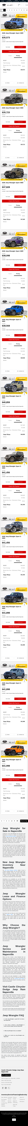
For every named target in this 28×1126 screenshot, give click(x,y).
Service (10, 1094)
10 (11, 821)
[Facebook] (2, 1088)
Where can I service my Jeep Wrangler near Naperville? (14, 1036)
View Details (8, 121)
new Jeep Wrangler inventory (11, 870)
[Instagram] (5, 1088)
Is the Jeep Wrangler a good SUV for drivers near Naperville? (14, 1020)
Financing (16, 1094)
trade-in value (10, 914)
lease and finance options (11, 836)
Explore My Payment (14, 51)
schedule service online (19, 978)
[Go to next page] (14, 821)
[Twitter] (8, 1088)
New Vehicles (4, 1097)
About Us (22, 1097)
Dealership (23, 1094)
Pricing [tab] (18, 55)
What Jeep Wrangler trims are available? (13, 1030)
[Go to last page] (17, 821)
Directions (22, 1101)
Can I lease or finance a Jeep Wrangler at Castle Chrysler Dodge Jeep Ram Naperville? (14, 1025)
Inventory (4, 1094)
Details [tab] (10, 55)
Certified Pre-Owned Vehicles (4, 1104)
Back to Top (24, 821)
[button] (24, 31)
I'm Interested (20, 121)
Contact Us (7, 1075)
